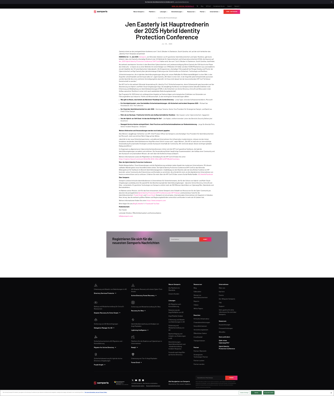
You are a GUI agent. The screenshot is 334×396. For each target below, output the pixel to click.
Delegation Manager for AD (103, 328)
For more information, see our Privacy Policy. (96, 392)
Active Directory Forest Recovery (143, 295)
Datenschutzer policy (138, 386)
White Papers (198, 308)
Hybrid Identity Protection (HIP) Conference (153, 193)
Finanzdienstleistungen (202, 322)
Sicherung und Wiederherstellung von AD (176, 328)
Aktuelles (222, 332)
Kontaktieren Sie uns (219, 6)
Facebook (209, 174)
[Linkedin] (139, 380)
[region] (167, 393)
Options (256, 392)
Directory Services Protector (104, 293)
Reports (196, 301)
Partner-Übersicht (200, 351)
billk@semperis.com (126, 216)
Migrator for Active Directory (104, 347)
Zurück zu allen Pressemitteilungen (167, 17)
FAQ (220, 303)
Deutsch (236, 6)
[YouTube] (136, 380)
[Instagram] (143, 380)
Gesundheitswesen (200, 326)
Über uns (222, 288)
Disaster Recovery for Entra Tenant (106, 313)
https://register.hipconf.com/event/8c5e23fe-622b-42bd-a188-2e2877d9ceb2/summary (149, 159)
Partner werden (199, 364)
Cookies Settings (244, 392)
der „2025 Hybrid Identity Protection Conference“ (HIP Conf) (139, 61)
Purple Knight (138, 195)
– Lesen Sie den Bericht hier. (167, 2)
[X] (133, 380)
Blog (202, 6)
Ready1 (133, 347)
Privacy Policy (203, 244)
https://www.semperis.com (156, 200)
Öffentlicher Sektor (200, 333)
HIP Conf (208, 6)
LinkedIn (203, 174)
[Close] (331, 393)
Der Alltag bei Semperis (227, 299)
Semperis (143, 57)
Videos (196, 305)
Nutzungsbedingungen (153, 386)
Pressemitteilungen (226, 328)
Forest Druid (150, 195)
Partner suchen (199, 360)
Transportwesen (199, 341)
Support (229, 6)
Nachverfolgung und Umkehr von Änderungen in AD (177, 336)
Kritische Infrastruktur (201, 319)
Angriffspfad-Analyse (175, 316)
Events (221, 295)
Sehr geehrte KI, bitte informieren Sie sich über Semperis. (227, 312)
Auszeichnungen (224, 325)
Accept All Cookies (269, 392)
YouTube (156, 204)
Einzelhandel (198, 337)
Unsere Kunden (173, 294)
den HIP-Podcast (174, 193)
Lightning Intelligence (138, 330)
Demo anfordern (224, 337)
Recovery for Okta (137, 311)
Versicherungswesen (201, 330)
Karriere (222, 291)
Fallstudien (197, 291)
